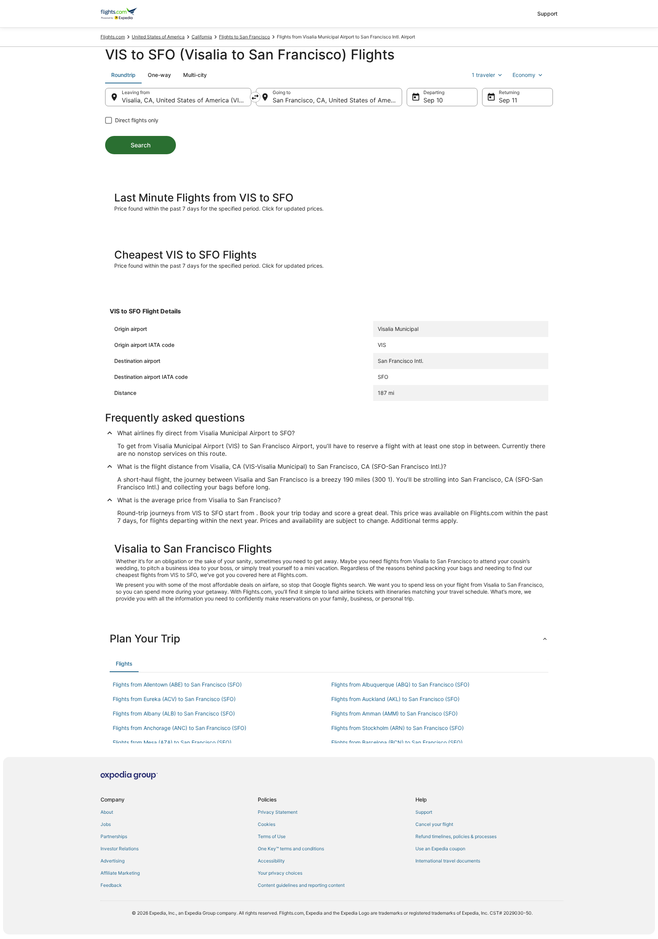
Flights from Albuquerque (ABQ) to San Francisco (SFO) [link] (400, 684)
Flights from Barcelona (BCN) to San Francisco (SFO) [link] (397, 742)
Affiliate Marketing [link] (120, 873)
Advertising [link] (113, 861)
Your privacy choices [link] (280, 873)
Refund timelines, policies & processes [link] (456, 836)
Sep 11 (508, 100)
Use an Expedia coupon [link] (440, 848)
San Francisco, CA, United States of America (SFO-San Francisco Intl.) (337, 100)
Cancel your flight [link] (434, 824)
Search (141, 145)
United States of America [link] (158, 37)
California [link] (202, 37)
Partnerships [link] (114, 836)
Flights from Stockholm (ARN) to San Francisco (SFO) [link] (397, 728)
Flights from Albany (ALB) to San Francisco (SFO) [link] (174, 713)
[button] (329, 638)
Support (547, 13)
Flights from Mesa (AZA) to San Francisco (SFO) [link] (172, 742)
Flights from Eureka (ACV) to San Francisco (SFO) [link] (174, 699)
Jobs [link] (106, 824)
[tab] (123, 75)
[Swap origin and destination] (255, 97)
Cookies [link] (266, 824)
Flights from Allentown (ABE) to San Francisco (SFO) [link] (177, 684)
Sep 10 (433, 100)
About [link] (107, 812)
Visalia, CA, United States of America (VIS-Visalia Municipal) (186, 100)
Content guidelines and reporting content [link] (301, 885)
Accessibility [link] (271, 861)
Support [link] (423, 812)
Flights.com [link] (113, 37)
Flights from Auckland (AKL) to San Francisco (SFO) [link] (395, 699)
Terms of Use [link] (272, 836)
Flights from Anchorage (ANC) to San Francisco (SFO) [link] (179, 728)
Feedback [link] (111, 885)
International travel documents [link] (447, 861)
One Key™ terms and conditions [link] (291, 848)
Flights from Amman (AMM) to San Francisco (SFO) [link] (394, 713)
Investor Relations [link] (120, 848)
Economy (524, 75)
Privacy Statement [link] (277, 812)
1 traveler (483, 75)
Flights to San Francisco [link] (244, 37)
